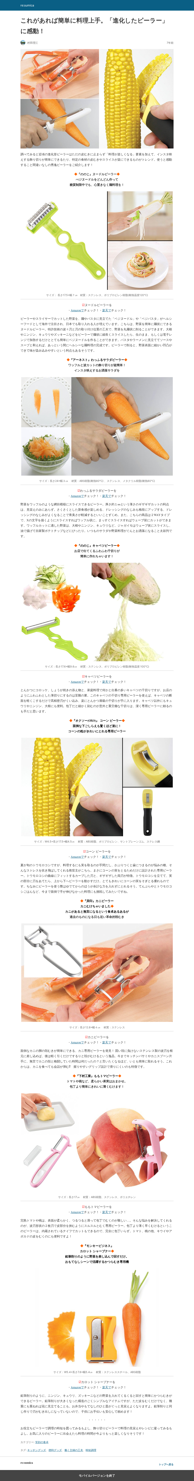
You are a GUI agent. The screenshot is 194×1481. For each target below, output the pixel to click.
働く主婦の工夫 (73, 1450)
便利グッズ (55, 1450)
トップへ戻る (166, 1464)
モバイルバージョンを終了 (97, 1475)
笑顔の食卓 (41, 1442)
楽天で (106, 310)
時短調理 (91, 1450)
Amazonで (77, 310)
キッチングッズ (36, 1450)
